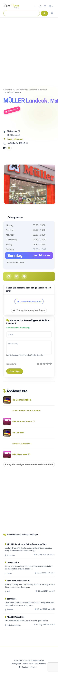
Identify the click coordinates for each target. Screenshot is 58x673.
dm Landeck (18, 432)
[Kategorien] (45, 6)
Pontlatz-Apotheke (21, 443)
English (33, 667)
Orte (31, 664)
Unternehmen (40, 664)
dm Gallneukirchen (21, 400)
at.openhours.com (36, 660)
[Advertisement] (29, 50)
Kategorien (16, 664)
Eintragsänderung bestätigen (30, 310)
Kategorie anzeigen (29, 464)
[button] (51, 6)
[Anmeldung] (40, 6)
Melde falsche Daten (15, 263)
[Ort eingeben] (34, 6)
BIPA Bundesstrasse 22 (23, 421)
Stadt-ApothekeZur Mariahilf (26, 410)
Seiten (25, 664)
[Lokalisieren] (52, 13)
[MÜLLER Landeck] (30, 184)
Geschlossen (13, 110)
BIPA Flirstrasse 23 (21, 454)
